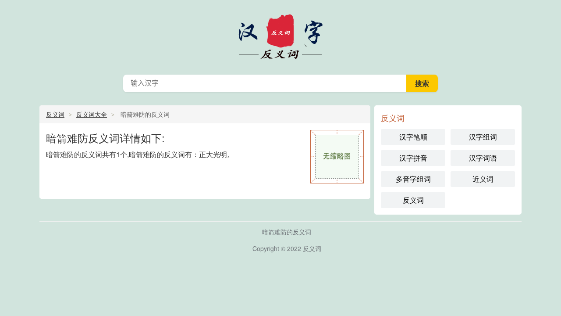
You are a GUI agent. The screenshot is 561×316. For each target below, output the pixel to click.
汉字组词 (483, 137)
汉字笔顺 (413, 137)
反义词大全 (91, 114)
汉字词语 (483, 158)
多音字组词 (413, 179)
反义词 (280, 35)
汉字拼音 (413, 158)
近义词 (483, 179)
